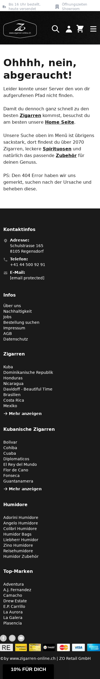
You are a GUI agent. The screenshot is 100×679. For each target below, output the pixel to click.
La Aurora (13, 612)
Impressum (14, 328)
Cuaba (9, 453)
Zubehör (66, 155)
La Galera (12, 617)
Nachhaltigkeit (17, 311)
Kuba (8, 367)
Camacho (12, 595)
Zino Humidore (18, 545)
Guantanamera (18, 481)
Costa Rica (13, 400)
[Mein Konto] (68, 28)
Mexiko (10, 406)
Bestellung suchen (21, 322)
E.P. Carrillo (14, 606)
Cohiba (10, 448)
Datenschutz (15, 339)
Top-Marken (18, 571)
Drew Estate (15, 601)
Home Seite (59, 122)
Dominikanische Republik (28, 372)
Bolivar (10, 442)
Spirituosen (57, 148)
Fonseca (11, 475)
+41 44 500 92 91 (27, 264)
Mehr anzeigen (25, 413)
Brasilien (12, 394)
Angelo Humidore (20, 523)
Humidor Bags (17, 534)
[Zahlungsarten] (50, 647)
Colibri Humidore (20, 528)
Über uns (12, 306)
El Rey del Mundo (20, 464)
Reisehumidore (18, 551)
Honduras (12, 378)
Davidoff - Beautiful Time (27, 389)
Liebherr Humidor (20, 540)
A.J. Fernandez (17, 590)
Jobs (7, 317)
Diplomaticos (16, 459)
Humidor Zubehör (21, 556)
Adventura (13, 584)
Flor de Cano (15, 470)
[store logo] (18, 29)
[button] (28, 671)
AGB (7, 333)
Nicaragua (13, 383)
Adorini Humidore (20, 517)
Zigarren (30, 115)
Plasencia (12, 623)
